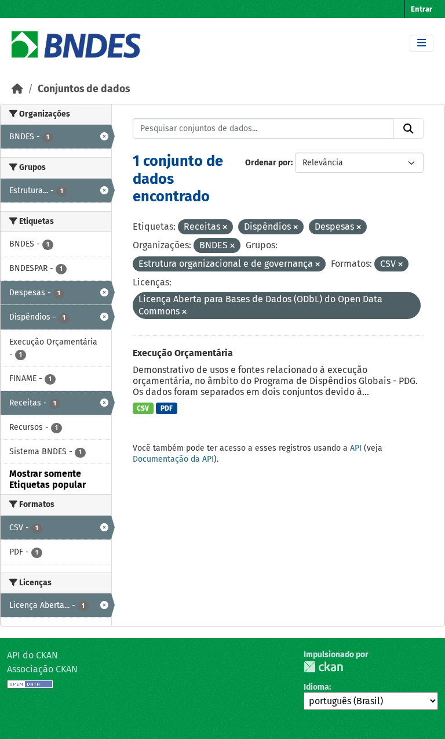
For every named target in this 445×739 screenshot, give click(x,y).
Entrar (421, 9)
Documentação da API (173, 459)
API (356, 448)
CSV (143, 408)
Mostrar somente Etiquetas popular (47, 479)
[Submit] (408, 128)
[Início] (17, 89)
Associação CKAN (42, 669)
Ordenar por (268, 163)
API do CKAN (32, 655)
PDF (167, 408)
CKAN (323, 667)
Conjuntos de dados (84, 89)
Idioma (316, 687)
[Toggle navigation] (421, 43)
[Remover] (224, 227)
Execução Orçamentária (183, 352)
